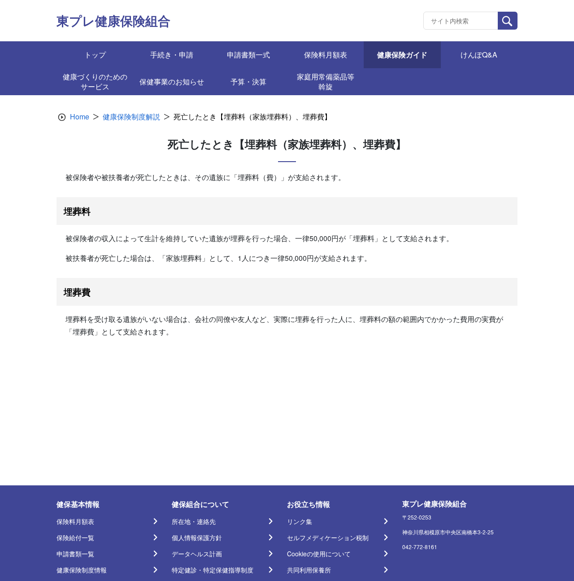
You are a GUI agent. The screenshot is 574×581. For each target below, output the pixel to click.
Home (79, 116)
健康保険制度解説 (131, 116)
